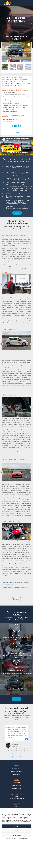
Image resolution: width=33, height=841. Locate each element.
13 (24, 748)
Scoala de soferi (16, 768)
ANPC (16, 806)
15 (28, 748)
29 (26, 750)
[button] (30, 810)
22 (15, 750)
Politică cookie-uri (9, 838)
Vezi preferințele (16, 835)
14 (26, 748)
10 (20, 748)
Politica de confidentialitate (20, 838)
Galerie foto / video (16, 788)
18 (8, 750)
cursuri (27, 265)
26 (21, 750)
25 (20, 750)
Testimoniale (16, 782)
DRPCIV (16, 796)
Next (30, 737)
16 (29, 748)
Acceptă (16, 826)
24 (18, 750)
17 (7, 750)
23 (16, 750)
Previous (3, 737)
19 (10, 750)
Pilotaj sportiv (16, 774)
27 (23, 750)
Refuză (16, 830)
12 (23, 748)
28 (24, 750)
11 (21, 748)
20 (11, 750)
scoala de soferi (10, 587)
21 (13, 750)
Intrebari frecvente (16, 785)
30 (28, 750)
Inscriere (16, 132)
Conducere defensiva (8, 584)
